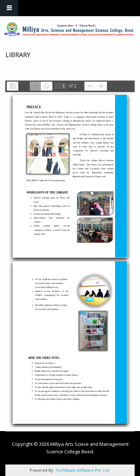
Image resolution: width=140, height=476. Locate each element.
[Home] (69, 29)
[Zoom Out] (90, 86)
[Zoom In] (101, 86)
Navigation (9, 8)
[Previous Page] (35, 86)
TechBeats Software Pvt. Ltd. (82, 470)
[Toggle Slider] (12, 86)
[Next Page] (46, 86)
